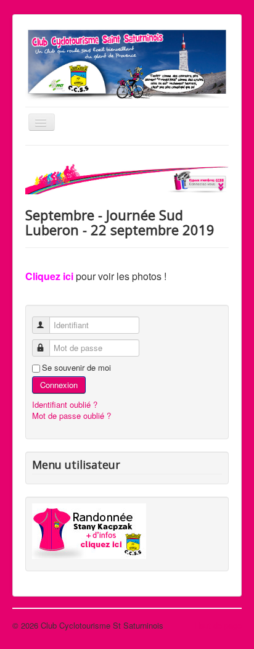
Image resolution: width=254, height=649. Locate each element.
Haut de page (218, 625)
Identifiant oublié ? (64, 404)
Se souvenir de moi (76, 367)
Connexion (59, 385)
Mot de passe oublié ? (71, 415)
